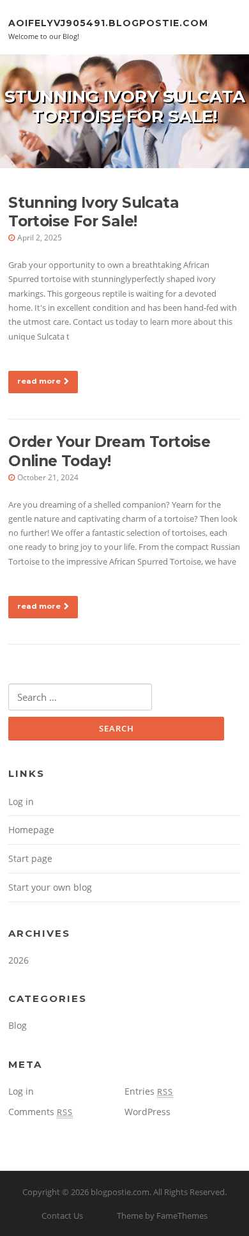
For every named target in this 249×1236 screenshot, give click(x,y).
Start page (30, 858)
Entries (148, 1091)
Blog (17, 1025)
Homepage (31, 830)
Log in (21, 801)
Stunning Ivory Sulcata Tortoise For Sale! (93, 212)
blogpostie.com (120, 1192)
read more (39, 381)
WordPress (147, 1112)
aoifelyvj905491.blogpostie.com (108, 22)
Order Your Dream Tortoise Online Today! (109, 451)
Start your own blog (50, 887)
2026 (18, 960)
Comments (40, 1112)
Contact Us (62, 1215)
